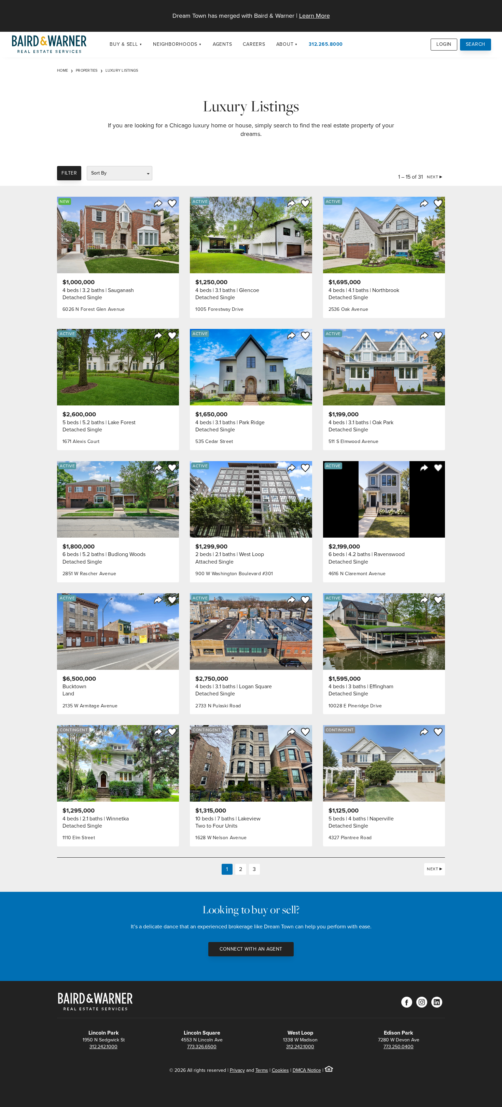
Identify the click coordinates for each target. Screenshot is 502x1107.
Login (443, 44)
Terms (261, 1070)
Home (62, 70)
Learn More (314, 15)
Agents (222, 44)
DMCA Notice (307, 1070)
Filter (69, 173)
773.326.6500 (202, 1046)
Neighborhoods (175, 44)
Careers (254, 44)
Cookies (280, 1070)
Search (476, 44)
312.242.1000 (103, 1046)
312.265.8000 (326, 44)
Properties (87, 70)
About (285, 44)
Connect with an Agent (251, 949)
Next (432, 177)
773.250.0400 (399, 1046)
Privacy (237, 1070)
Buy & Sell (124, 44)
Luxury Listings (122, 70)
